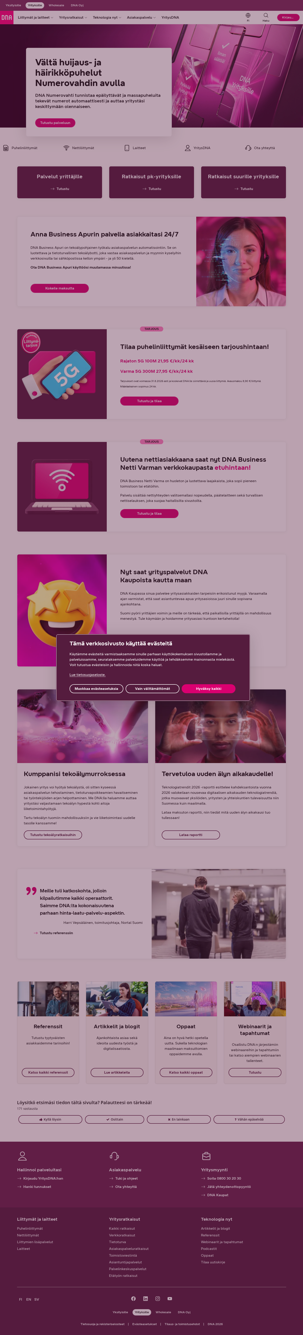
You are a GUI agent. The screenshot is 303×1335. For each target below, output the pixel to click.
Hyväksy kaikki (208, 688)
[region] (153, 667)
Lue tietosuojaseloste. (88, 675)
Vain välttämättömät (152, 688)
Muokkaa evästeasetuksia (96, 688)
